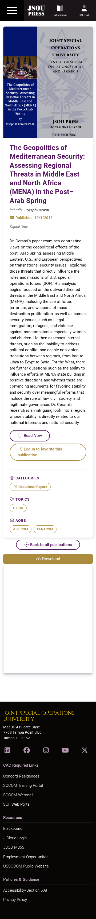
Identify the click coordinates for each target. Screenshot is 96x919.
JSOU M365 (13, 847)
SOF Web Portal (16, 804)
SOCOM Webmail (18, 795)
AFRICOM (20, 529)
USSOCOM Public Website (26, 866)
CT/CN (18, 508)
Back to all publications (51, 544)
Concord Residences (21, 776)
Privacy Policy (15, 899)
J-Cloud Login (15, 838)
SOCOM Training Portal (23, 785)
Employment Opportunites (26, 856)
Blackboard (12, 828)
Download (51, 558)
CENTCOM (45, 529)
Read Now (33, 435)
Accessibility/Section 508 (25, 890)
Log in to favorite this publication (40, 452)
